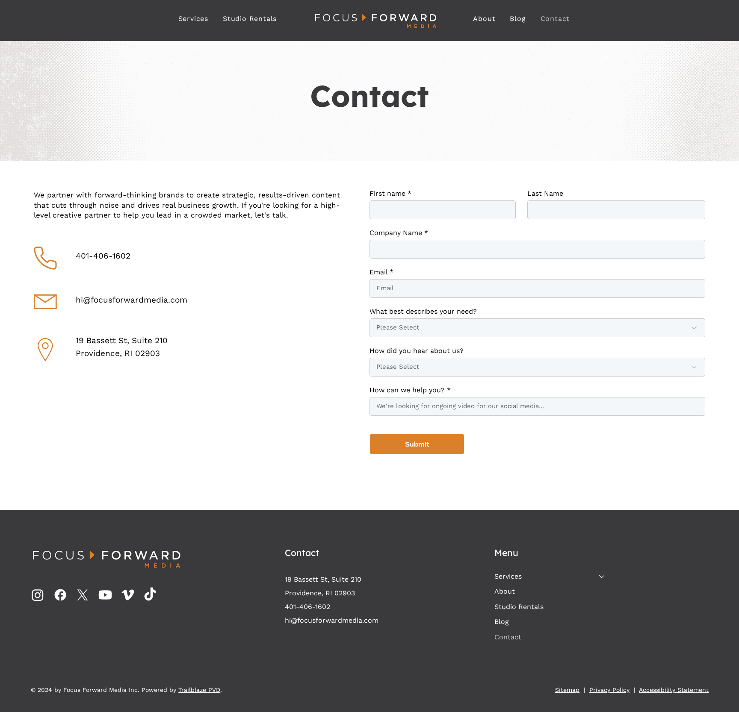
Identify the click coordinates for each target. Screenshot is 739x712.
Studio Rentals (519, 607)
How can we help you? (407, 390)
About (504, 591)
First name (387, 193)
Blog (501, 622)
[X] (82, 595)
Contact (507, 637)
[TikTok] (150, 595)
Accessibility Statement (674, 689)
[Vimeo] (128, 595)
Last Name (545, 193)
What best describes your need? (423, 311)
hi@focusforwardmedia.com (131, 300)
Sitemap (567, 689)
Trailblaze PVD (199, 689)
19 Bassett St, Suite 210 (122, 340)
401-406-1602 (103, 256)
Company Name (396, 232)
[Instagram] (37, 595)
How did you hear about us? (417, 350)
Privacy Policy (609, 689)
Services (508, 576)
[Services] (602, 576)
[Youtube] (105, 595)
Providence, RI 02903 (118, 353)
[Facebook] (60, 595)
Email (378, 272)
